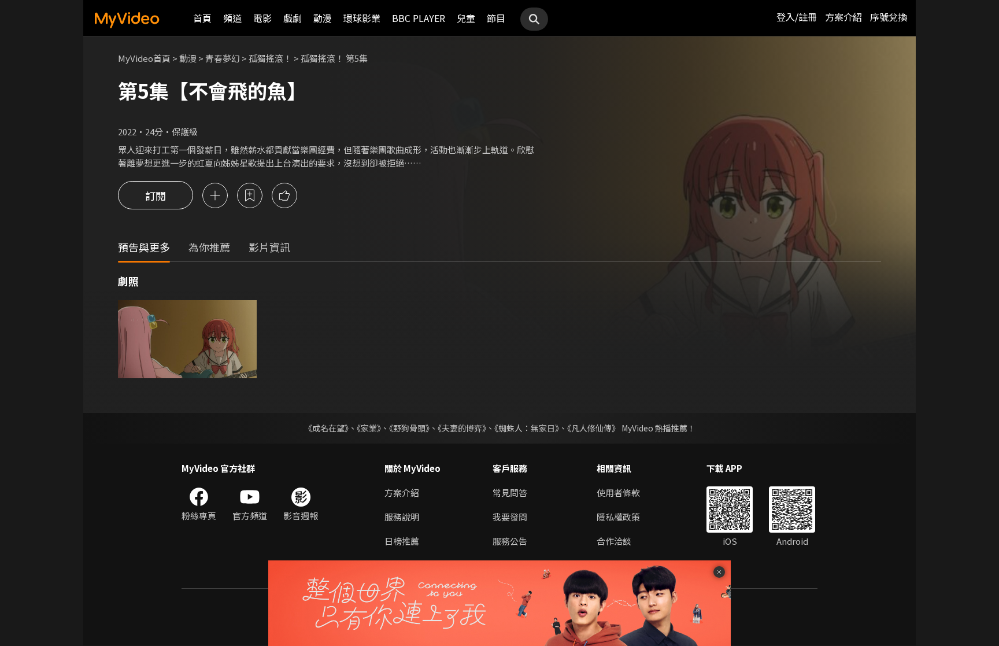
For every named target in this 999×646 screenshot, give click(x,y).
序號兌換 (888, 17)
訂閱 (155, 195)
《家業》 (369, 428)
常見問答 (510, 492)
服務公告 (510, 541)
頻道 (232, 18)
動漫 (322, 18)
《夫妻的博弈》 (462, 428)
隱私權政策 (618, 517)
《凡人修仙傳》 (593, 428)
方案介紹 (843, 17)
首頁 (202, 18)
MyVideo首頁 (144, 58)
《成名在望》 (326, 428)
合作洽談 (614, 541)
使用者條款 (618, 492)
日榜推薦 (401, 541)
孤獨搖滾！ (270, 58)
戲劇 (292, 18)
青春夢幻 (222, 58)
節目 (496, 18)
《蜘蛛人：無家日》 (526, 428)
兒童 (466, 18)
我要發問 (510, 517)
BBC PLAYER (418, 18)
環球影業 (361, 18)
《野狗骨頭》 (409, 428)
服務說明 (401, 517)
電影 (262, 18)
